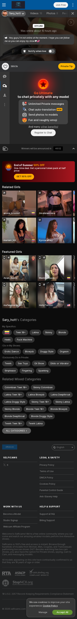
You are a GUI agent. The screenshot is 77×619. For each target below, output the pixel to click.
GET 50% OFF (24, 176)
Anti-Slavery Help (49, 496)
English (60, 447)
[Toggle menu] (4, 5)
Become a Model (12, 514)
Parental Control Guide (51, 490)
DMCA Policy (46, 477)
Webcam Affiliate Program (16, 526)
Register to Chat (43, 132)
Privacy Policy (47, 465)
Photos (52, 13)
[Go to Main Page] (23, 5)
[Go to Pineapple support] (6, 583)
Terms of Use (47, 471)
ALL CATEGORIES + (16, 430)
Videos (36, 13)
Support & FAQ (47, 514)
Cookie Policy (50, 605)
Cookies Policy (47, 484)
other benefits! (49, 126)
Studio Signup (10, 520)
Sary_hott (9, 320)
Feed (65, 13)
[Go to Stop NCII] (23, 583)
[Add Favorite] (5, 66)
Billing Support (47, 520)
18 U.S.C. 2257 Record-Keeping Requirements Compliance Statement (38, 594)
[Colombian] (7, 332)
